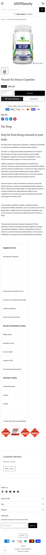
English (22, 535)
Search (23, 546)
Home (3, 19)
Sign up (32, 525)
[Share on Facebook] (2, 119)
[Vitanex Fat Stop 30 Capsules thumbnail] (4, 70)
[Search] (42, 9)
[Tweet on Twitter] (6, 119)
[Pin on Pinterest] (14, 119)
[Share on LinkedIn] (10, 119)
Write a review (9, 469)
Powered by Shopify (23, 551)
